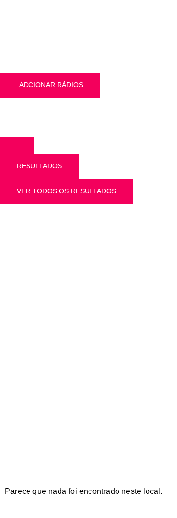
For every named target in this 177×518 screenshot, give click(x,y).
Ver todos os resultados (66, 191)
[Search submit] (17, 145)
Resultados (39, 166)
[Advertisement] (88, 308)
